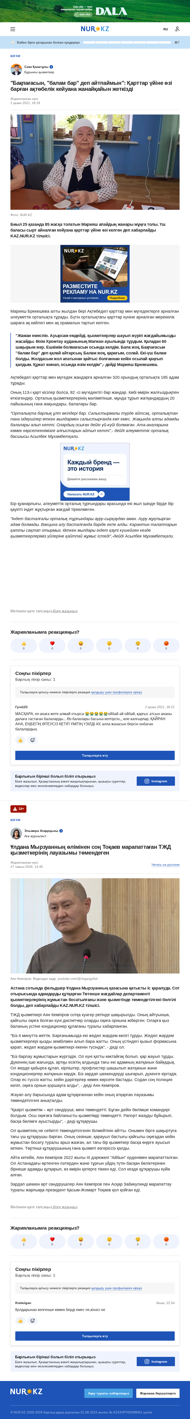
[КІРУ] (177, 29)
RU (165, 29)
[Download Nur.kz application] (95, 11)
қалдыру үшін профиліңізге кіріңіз (116, 692)
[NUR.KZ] (95, 29)
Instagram (159, 781)
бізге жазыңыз (65, 611)
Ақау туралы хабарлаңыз (108, 1393)
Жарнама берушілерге (158, 1393)
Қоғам (15, 56)
